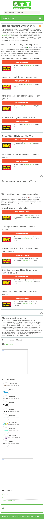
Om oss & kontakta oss (8, 501)
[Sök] (6, 12)
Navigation (8, 18)
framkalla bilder (8, 344)
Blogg (3, 498)
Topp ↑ (41, 176)
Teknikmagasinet (7, 35)
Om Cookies (5, 495)
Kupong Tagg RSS (40, 26)
